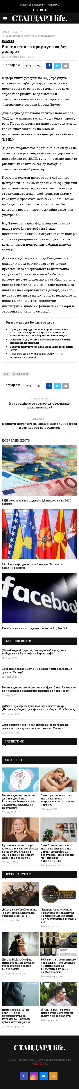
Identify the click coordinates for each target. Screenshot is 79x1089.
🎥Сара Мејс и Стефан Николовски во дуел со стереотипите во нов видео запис (18, 964)
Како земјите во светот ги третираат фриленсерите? (39, 405)
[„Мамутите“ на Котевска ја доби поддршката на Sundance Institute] (20, 894)
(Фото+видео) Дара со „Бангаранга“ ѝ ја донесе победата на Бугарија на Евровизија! (34, 651)
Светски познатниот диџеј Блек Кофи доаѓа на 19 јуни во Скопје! (37, 670)
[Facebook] (24, 1076)
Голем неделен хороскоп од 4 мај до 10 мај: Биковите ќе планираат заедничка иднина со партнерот (39, 689)
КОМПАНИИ (8, 41)
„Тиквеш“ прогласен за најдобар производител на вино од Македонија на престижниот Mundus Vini (58, 916)
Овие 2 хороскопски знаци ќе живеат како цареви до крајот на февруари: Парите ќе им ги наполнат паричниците (57, 853)
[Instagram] (34, 1076)
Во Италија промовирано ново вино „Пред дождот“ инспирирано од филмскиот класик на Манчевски (58, 966)
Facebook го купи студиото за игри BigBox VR (34, 628)
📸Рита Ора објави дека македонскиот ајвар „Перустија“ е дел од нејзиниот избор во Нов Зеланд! (39, 707)
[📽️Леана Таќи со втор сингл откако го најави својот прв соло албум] (58, 994)
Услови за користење (32, 4)
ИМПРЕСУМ (39, 1063)
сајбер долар (20, 374)
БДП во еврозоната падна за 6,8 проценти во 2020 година (36, 502)
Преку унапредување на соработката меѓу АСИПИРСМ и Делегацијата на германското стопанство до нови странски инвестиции (39, 332)
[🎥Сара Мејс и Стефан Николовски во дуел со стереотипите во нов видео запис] (20, 944)
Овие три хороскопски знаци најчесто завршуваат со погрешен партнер (58, 800)
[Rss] (53, 1076)
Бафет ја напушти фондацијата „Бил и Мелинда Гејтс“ (42, 348)
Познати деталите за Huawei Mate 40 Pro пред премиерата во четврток (39, 425)
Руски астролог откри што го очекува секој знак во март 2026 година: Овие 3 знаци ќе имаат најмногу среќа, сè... (20, 851)
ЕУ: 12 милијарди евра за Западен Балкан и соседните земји (32, 566)
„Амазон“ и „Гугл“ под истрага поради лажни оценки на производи (40, 341)
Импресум (53, 4)
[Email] (44, 1076)
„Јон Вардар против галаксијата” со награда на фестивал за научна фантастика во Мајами (35, 726)
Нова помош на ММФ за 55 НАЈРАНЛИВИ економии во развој (37, 355)
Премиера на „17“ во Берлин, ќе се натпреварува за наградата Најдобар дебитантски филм (16, 1016)
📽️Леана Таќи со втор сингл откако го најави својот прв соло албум (56, 1013)
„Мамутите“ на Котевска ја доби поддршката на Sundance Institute (19, 912)
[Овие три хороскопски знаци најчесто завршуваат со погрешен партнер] (58, 779)
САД (6, 374)
